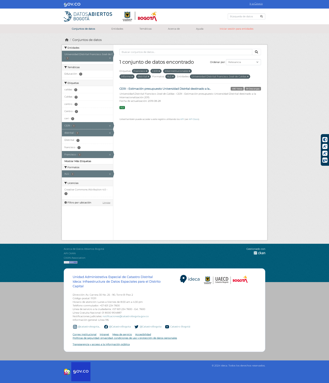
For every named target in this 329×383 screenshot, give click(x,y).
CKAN (255, 253)
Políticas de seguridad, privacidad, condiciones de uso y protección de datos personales (125, 338)
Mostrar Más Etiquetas (77, 161)
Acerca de (174, 28)
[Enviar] (261, 17)
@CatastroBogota (120, 326)
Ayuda (199, 28)
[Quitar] (146, 71)
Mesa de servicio (122, 334)
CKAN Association (74, 257)
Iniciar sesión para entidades (236, 28)
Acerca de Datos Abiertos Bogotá (84, 248)
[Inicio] (67, 40)
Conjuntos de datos (83, 28)
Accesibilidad (143, 334)
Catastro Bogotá (180, 326)
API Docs (193, 119)
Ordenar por (217, 62)
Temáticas (145, 28)
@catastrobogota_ (89, 326)
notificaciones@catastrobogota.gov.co (126, 316)
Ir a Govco (256, 3)
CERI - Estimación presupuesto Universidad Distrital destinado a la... (165, 88)
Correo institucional (84, 334)
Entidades (117, 28)
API (182, 119)
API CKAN (70, 253)
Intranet (104, 334)
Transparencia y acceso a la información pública (101, 344)
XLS (122, 107)
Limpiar (107, 202)
